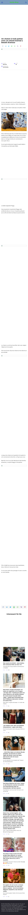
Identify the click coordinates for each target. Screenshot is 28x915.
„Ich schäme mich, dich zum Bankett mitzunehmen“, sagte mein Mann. (13, 726)
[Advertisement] (14, 22)
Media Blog (14, 2)
